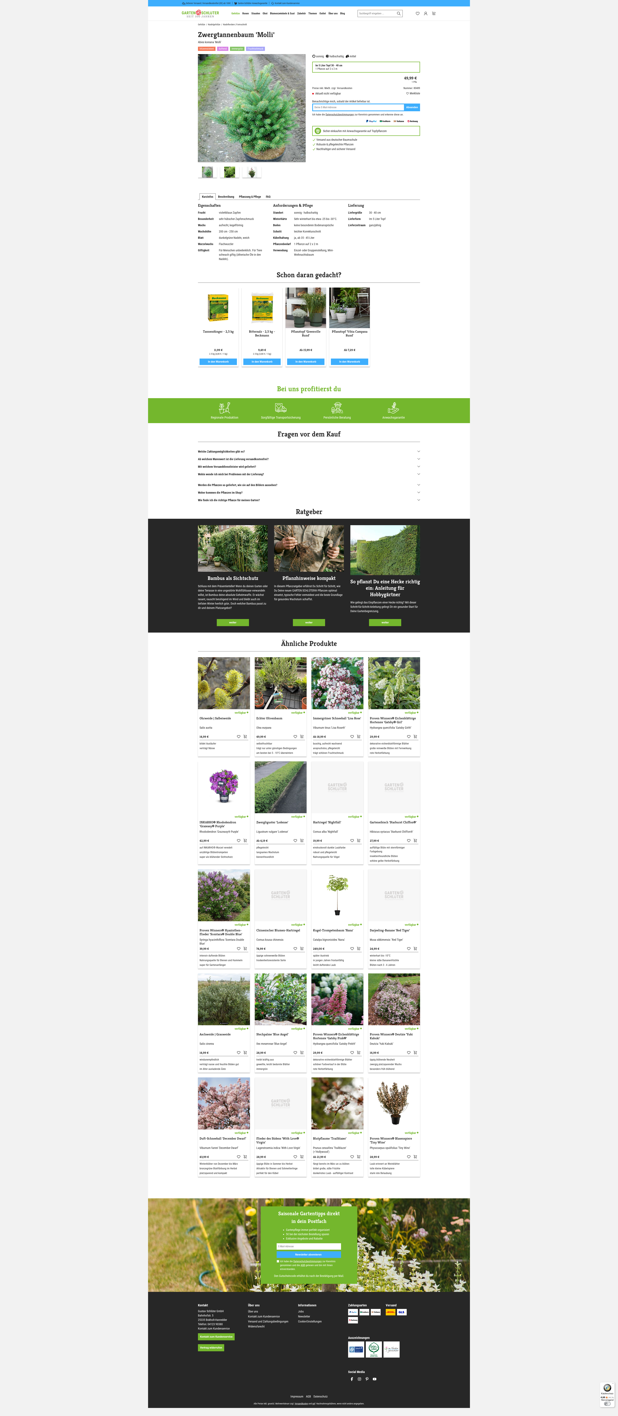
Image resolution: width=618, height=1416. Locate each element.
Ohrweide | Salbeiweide (215, 718)
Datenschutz (321, 1396)
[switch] (607, 1404)
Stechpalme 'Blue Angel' (272, 1034)
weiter (232, 622)
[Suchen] (399, 13)
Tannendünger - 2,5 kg (218, 332)
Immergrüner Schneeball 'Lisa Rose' (337, 718)
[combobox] (376, 13)
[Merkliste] (238, 736)
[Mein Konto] (426, 13)
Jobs (301, 1311)
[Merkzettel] (418, 13)
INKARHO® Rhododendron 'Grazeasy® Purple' (218, 824)
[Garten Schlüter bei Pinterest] (367, 1379)
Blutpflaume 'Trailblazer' (329, 1139)
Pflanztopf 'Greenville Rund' (305, 333)
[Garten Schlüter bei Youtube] (374, 1379)
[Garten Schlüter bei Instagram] (359, 1379)
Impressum (296, 1396)
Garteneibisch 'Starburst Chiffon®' (393, 822)
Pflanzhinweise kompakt (309, 578)
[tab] (208, 196)
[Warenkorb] (434, 13)
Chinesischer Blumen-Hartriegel (278, 930)
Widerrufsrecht (256, 1326)
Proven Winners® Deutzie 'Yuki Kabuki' (391, 1036)
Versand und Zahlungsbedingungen (268, 1321)
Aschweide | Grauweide (215, 1034)
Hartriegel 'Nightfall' (327, 822)
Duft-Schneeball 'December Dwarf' (223, 1139)
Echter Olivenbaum (269, 718)
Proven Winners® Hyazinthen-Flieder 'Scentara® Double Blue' (221, 932)
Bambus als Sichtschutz (233, 578)
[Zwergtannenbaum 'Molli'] (252, 108)
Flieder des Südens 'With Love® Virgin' (277, 1140)
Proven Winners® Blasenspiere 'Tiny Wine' (391, 1140)
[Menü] (613, 1384)
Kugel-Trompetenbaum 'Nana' (333, 930)
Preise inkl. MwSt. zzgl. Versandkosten (332, 88)
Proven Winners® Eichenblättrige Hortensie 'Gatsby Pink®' (336, 1036)
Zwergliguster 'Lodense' (272, 822)
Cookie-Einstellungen (310, 1321)
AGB (303, 1265)
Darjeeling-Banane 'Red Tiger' (390, 930)
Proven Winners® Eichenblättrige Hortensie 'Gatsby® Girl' (393, 720)
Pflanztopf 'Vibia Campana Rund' (349, 333)
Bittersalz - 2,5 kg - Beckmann (262, 333)
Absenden (412, 107)
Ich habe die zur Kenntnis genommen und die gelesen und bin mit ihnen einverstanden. (307, 1265)
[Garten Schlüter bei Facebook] (352, 1379)
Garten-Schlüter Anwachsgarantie (252, 3)
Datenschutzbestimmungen (340, 114)
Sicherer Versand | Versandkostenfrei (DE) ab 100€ (208, 3)
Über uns (253, 1311)
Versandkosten (301, 1403)
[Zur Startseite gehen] (200, 13)
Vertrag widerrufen (211, 1347)
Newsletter (304, 1316)
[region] (251, 116)
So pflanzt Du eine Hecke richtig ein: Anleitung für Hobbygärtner (385, 588)
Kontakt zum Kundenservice (287, 3)
